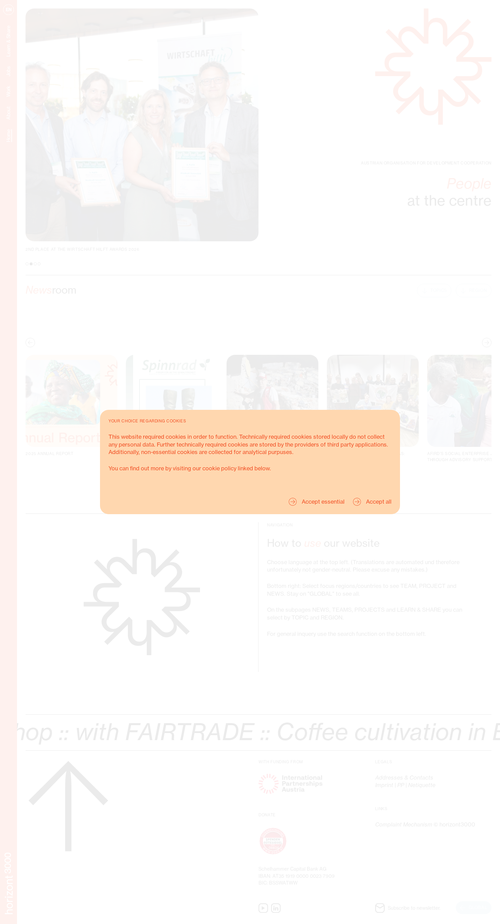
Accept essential (323, 501)
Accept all (378, 501)
